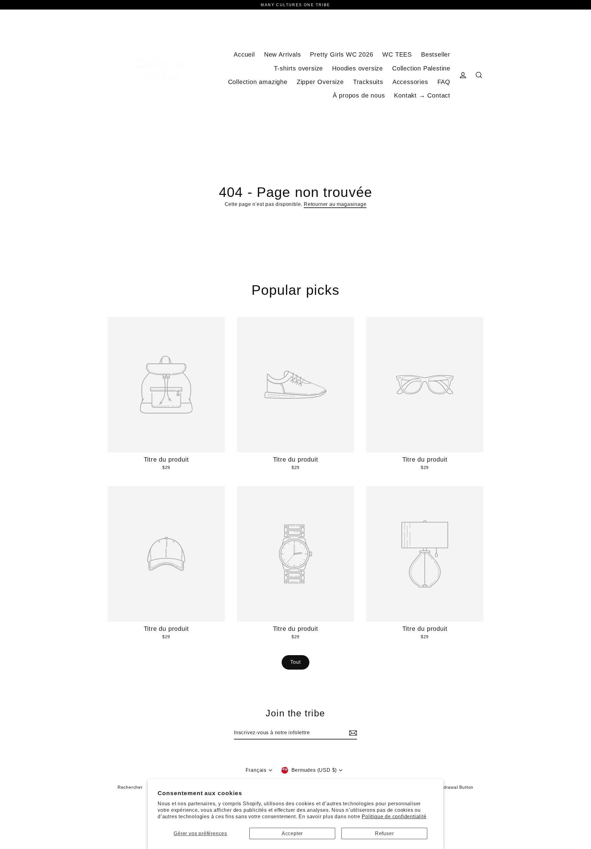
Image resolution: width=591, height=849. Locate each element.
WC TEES (397, 54)
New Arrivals (282, 54)
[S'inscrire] (352, 733)
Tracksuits (368, 81)
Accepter (292, 833)
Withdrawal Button (454, 787)
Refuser (384, 833)
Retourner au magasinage (335, 204)
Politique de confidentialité (394, 816)
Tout (295, 662)
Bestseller (435, 54)
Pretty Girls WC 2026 (341, 54)
